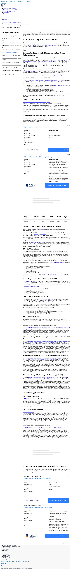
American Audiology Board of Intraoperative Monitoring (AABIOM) (45, 378)
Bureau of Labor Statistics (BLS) (38, 242)
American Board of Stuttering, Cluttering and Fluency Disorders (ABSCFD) (41, 342)
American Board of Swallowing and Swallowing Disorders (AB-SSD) (38, 359)
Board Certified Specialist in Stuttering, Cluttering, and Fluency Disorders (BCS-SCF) (48, 341)
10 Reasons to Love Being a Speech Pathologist (11, 36)
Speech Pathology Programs (9, 545)
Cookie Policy (6, 556)
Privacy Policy (6, 555)
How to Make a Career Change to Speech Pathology (12, 65)
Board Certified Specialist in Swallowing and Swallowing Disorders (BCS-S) (46, 358)
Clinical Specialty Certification (44, 299)
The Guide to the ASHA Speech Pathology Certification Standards (12, 59)
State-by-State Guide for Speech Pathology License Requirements (12, 71)
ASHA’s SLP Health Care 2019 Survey (32, 71)
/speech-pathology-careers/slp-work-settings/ (34, 61)
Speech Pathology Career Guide (10, 547)
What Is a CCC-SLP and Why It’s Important (10, 62)
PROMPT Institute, (58, 427)
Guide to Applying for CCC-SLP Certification (11, 55)
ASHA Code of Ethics (56, 81)
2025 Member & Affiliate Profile (49, 274)
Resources (5, 550)
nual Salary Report (48, 61)
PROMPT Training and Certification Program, (35, 427)
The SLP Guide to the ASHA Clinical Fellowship (11, 74)
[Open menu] (2, 6)
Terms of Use (6, 554)
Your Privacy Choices (7, 557)
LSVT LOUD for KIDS (28, 412)
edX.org (2, 565)
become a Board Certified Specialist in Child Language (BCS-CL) (39, 327)
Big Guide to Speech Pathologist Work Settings (51, 75)
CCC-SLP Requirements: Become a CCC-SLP (11, 49)
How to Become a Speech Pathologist (11, 546)
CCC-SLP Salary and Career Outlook (9, 52)
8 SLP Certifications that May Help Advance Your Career (11, 39)
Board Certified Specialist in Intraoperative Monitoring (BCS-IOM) (43, 377)
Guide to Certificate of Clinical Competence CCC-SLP (11, 46)
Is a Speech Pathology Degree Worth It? (9, 67)
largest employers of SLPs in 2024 (32, 286)
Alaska (36, 234)
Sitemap (5, 559)
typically (43, 229)
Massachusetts (43, 234)
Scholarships (6, 549)
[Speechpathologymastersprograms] (16, 3)
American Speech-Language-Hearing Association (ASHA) (36, 44)
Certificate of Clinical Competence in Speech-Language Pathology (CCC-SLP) (40, 45)
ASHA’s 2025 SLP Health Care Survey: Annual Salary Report (36, 102)
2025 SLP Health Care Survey (57, 262)
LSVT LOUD (26, 398)
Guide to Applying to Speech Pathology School (11, 42)
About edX (3, 4)
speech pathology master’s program (60, 85)
